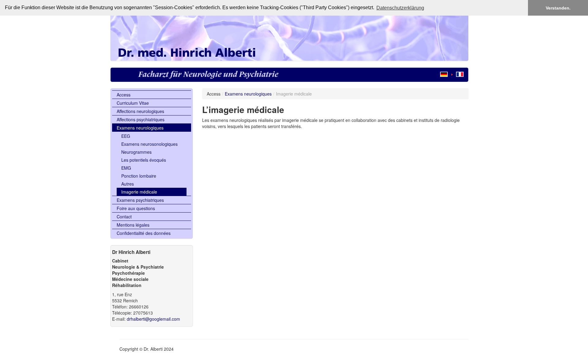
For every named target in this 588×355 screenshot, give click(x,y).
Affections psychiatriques (140, 119)
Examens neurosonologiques (149, 144)
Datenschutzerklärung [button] (400, 7)
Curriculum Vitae (133, 103)
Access (123, 95)
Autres (127, 184)
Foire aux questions (136, 208)
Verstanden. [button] (558, 8)
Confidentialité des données (144, 233)
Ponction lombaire (138, 176)
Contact (124, 216)
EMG (126, 168)
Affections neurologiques (140, 111)
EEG (125, 136)
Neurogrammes (136, 152)
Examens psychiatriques (140, 200)
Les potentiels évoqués (143, 160)
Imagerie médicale (139, 192)
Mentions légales (133, 225)
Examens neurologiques (140, 128)
